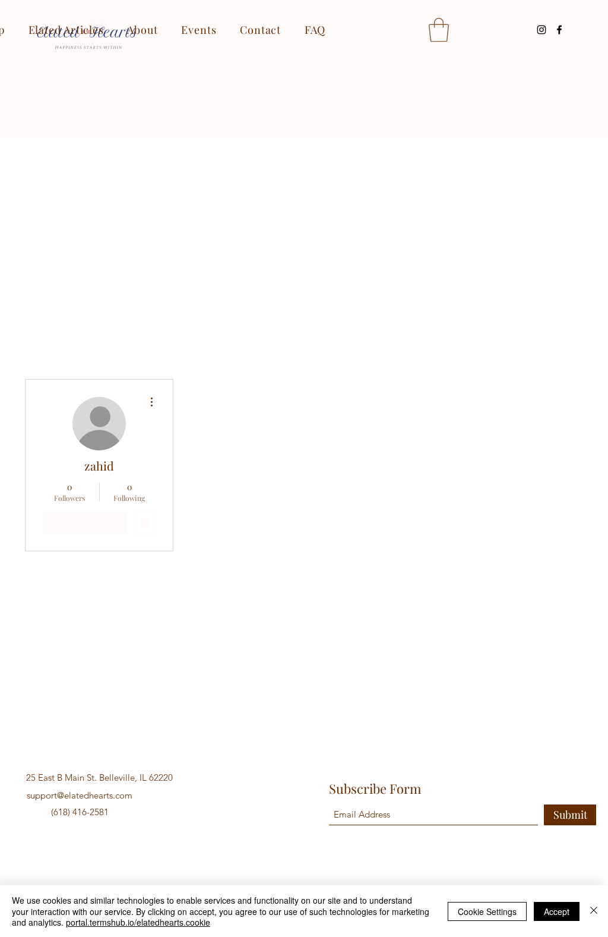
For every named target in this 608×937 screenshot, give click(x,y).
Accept (556, 911)
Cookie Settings (487, 911)
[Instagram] (541, 30)
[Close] (594, 911)
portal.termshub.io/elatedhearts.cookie (138, 922)
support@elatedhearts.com (79, 795)
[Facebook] (559, 30)
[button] (439, 30)
